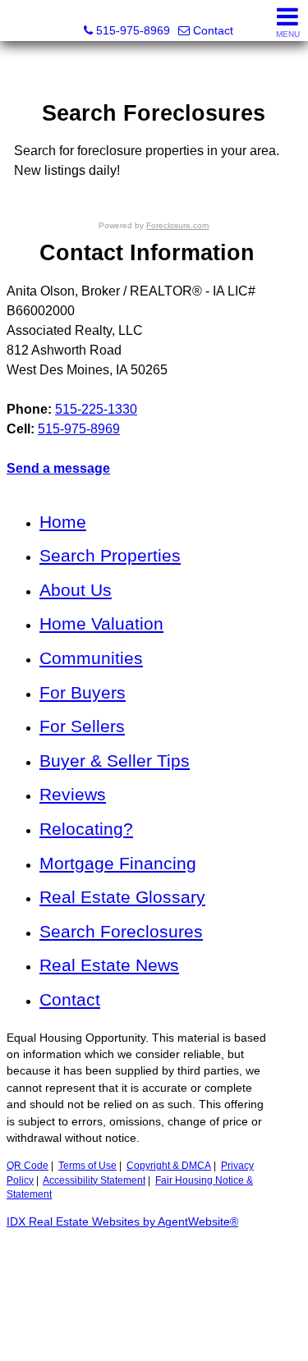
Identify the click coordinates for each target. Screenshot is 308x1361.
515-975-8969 (79, 429)
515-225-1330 (96, 409)
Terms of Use (87, 1166)
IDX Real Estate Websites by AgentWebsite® (122, 1222)
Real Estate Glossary (122, 896)
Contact (69, 999)
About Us (75, 589)
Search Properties (110, 555)
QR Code (27, 1166)
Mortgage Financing (117, 863)
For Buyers (82, 692)
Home (62, 521)
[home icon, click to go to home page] (19, 21)
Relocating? (86, 828)
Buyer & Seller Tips (114, 760)
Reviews (72, 794)
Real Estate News (109, 964)
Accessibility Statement (94, 1180)
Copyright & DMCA (168, 1166)
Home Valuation (101, 623)
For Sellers (82, 726)
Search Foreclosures (121, 931)
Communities (91, 657)
